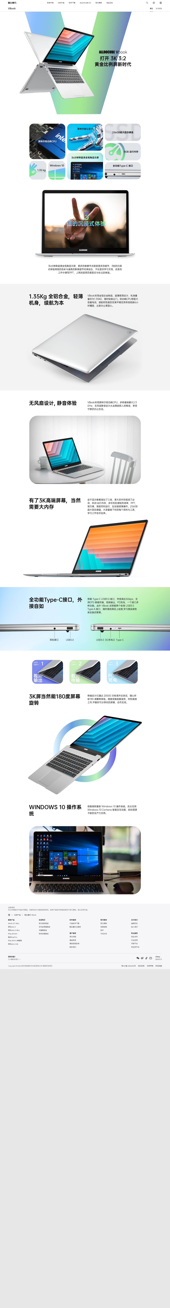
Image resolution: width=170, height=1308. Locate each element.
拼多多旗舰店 (44, 934)
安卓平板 (50, 3)
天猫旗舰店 (43, 930)
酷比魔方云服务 (75, 927)
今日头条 (103, 934)
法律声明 (150, 966)
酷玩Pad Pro (12, 937)
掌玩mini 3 (12, 927)
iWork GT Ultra (13, 923)
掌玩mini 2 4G (13, 944)
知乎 (102, 930)
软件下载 (72, 3)
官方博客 (98, 3)
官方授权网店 (44, 923)
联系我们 (73, 947)
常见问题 (73, 937)
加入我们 (134, 927)
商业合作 (134, 937)
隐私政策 (141, 966)
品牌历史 (134, 923)
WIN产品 (61, 3)
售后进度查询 (74, 943)
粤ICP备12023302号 (128, 966)
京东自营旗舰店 (44, 927)
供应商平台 (135, 947)
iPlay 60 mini (12, 934)
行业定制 (134, 940)
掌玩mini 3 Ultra (14, 930)
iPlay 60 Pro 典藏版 (15, 940)
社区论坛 (109, 3)
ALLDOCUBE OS (85, 3)
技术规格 (159, 8)
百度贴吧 (103, 927)
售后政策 (73, 940)
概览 (151, 8)
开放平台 (134, 943)
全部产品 (17, 915)
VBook (12, 8)
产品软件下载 (74, 923)
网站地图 (158, 966)
